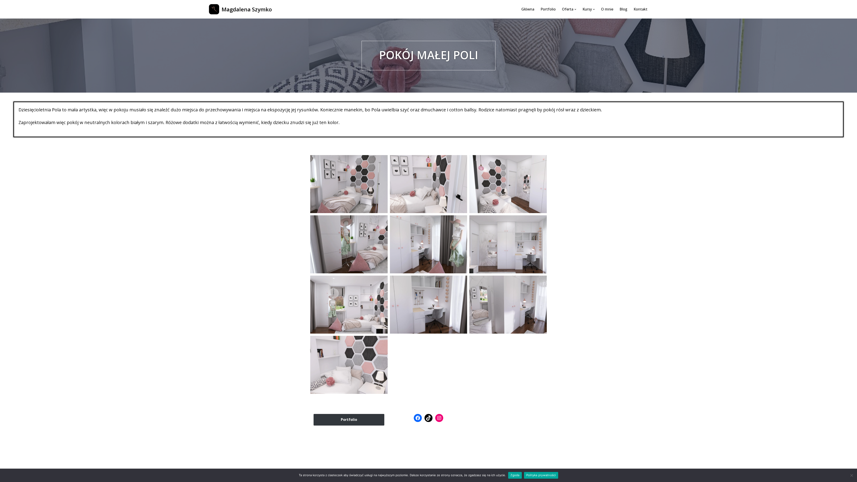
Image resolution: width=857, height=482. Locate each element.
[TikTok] (428, 418)
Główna (527, 9)
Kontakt (640, 9)
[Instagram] (439, 418)
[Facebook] (418, 418)
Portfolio (548, 9)
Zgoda (514, 475)
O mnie (607, 9)
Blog (623, 9)
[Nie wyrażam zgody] (851, 475)
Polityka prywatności (541, 475)
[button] (575, 9)
